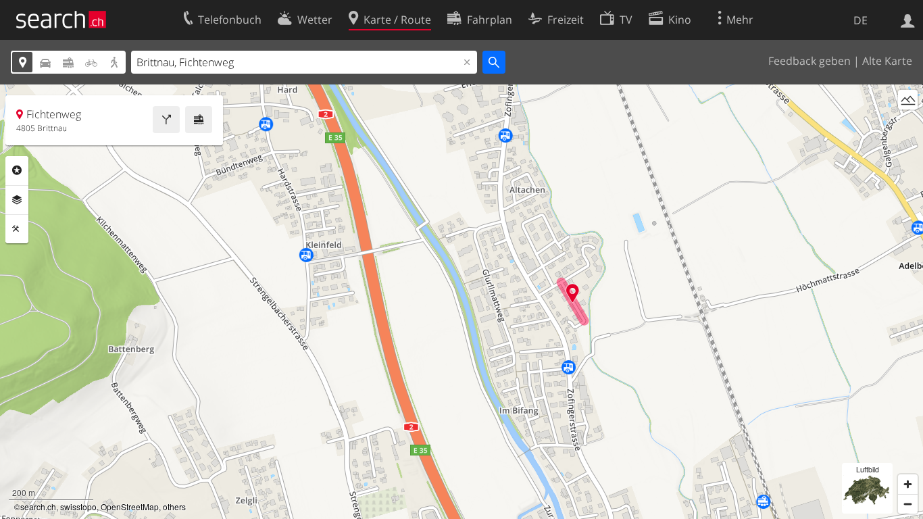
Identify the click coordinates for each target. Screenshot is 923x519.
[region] (461, 301)
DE (860, 20)
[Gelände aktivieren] (908, 99)
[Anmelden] (908, 19)
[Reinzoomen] (908, 484)
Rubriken (16, 170)
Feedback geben (809, 60)
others (174, 506)
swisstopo (78, 506)
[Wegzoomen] (908, 504)
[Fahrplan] (198, 119)
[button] (572, 293)
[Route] (166, 119)
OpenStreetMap (130, 506)
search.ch (38, 506)
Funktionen (16, 229)
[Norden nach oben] (908, 124)
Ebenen (16, 200)
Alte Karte (887, 60)
